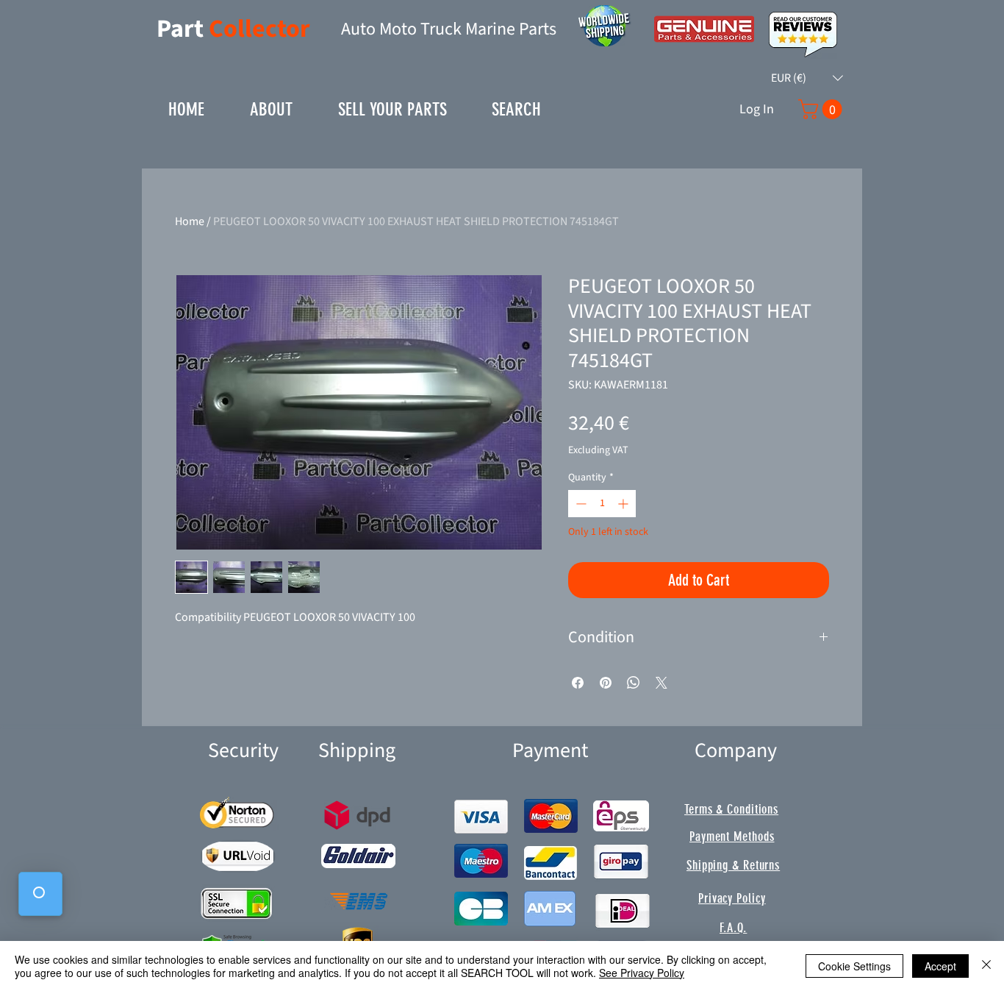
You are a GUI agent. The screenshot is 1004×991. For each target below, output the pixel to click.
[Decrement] (579, 503)
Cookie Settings (854, 966)
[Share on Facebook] (578, 683)
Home (189, 221)
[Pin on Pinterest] (605, 683)
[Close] (986, 966)
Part (183, 29)
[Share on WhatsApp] (633, 683)
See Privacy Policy (641, 972)
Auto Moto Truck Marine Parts (448, 29)
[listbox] (807, 77)
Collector (259, 29)
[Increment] (624, 503)
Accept (940, 966)
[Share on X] (661, 683)
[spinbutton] (602, 503)
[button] (807, 77)
